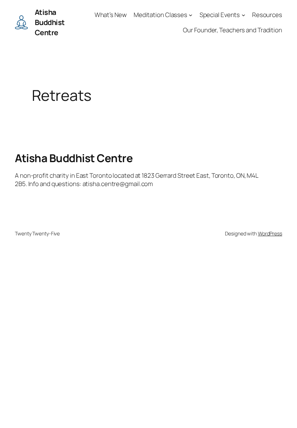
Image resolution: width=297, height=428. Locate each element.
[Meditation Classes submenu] (190, 14)
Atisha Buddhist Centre (50, 22)
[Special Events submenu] (243, 14)
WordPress (270, 233)
